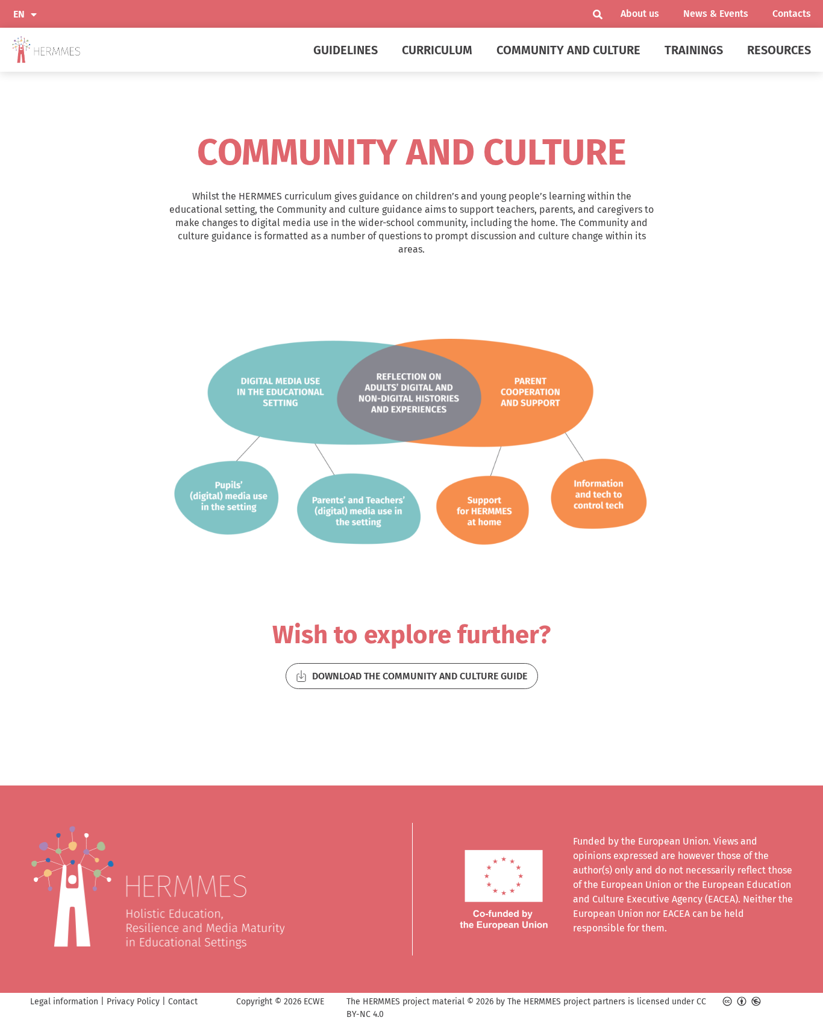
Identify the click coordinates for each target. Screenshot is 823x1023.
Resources (779, 50)
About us (640, 13)
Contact (183, 1001)
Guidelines (345, 50)
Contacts (791, 13)
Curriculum (437, 50)
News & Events (715, 13)
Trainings (694, 50)
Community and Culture (568, 50)
